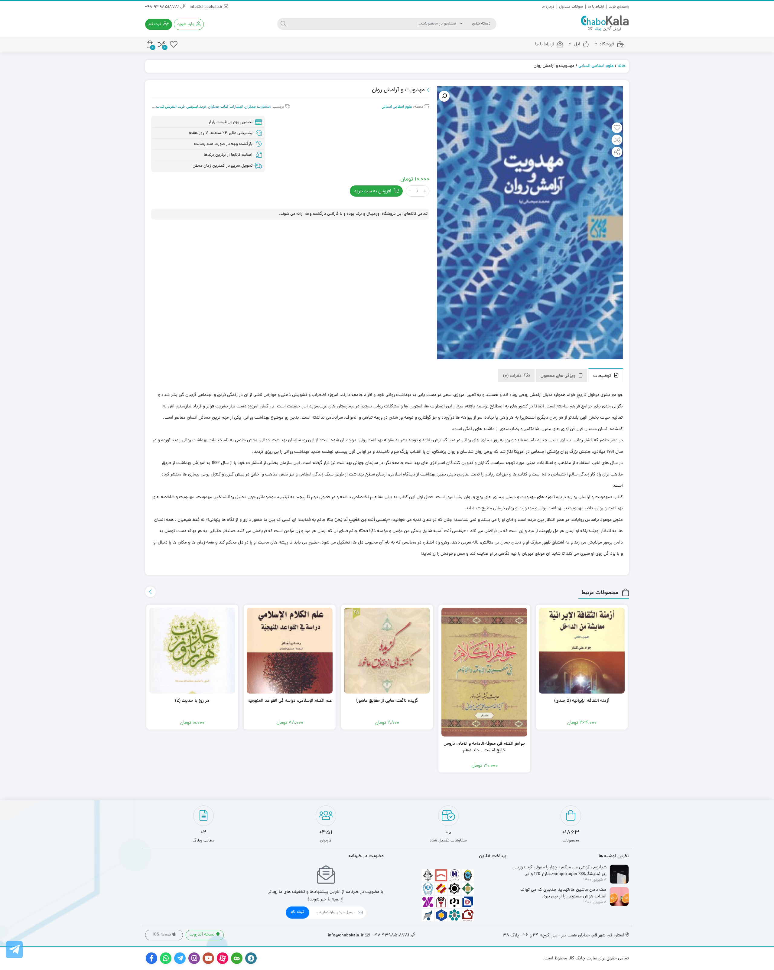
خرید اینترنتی (197, 107)
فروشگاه (607, 44)
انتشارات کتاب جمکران (225, 107)
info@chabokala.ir (207, 7)
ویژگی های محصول (559, 376)
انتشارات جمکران (258, 107)
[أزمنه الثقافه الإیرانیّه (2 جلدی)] (582, 651)
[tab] (605, 375)
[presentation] (150, 591)
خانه (622, 66)
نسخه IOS (162, 934)
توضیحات (602, 376)
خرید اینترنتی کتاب (170, 107)
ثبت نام (297, 912)
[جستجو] (283, 24)
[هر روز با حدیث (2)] (192, 651)
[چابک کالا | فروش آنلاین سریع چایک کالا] (604, 23)
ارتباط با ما (596, 7)
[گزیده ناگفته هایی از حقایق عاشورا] (387, 651)
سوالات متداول (571, 7)
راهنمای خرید (619, 7)
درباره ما (547, 7)
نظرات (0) (512, 376)
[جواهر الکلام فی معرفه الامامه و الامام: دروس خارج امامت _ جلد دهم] (484, 672)
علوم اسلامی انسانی (596, 66)
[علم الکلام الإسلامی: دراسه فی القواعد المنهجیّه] (290, 651)
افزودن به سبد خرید (372, 191)
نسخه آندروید (202, 934)
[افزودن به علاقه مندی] (617, 128)
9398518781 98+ (162, 7)
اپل (577, 44)
